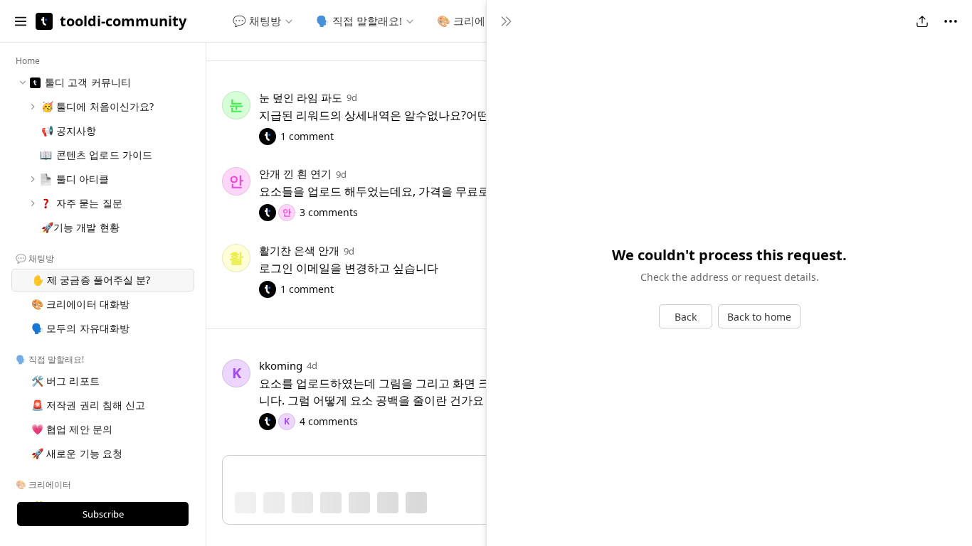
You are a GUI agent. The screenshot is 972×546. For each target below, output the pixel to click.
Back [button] (686, 316)
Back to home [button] (759, 316)
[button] (20, 21)
